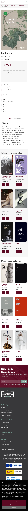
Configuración (14, 507)
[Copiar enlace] (13, 79)
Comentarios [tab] (17, 118)
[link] (7, 184)
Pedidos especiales (6, 425)
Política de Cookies (6, 415)
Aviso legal (3, 407)
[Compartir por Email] (10, 79)
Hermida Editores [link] (8, 87)
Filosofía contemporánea (17, 5)
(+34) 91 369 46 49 (6, 444)
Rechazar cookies (14, 504)
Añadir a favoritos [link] (8, 73)
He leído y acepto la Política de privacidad (15, 384)
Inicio (2, 5)
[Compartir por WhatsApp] (7, 79)
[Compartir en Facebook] (4, 79)
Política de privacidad (6, 412)
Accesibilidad (4, 427)
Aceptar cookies (14, 501)
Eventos (3, 434)
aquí (18, 497)
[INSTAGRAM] (2, 399)
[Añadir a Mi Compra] (3, 184)
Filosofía (7, 5)
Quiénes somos (5, 422)
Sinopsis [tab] (9, 118)
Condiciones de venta (6, 410)
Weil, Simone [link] (5, 59)
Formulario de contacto (8, 449)
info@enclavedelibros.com (8, 447)
